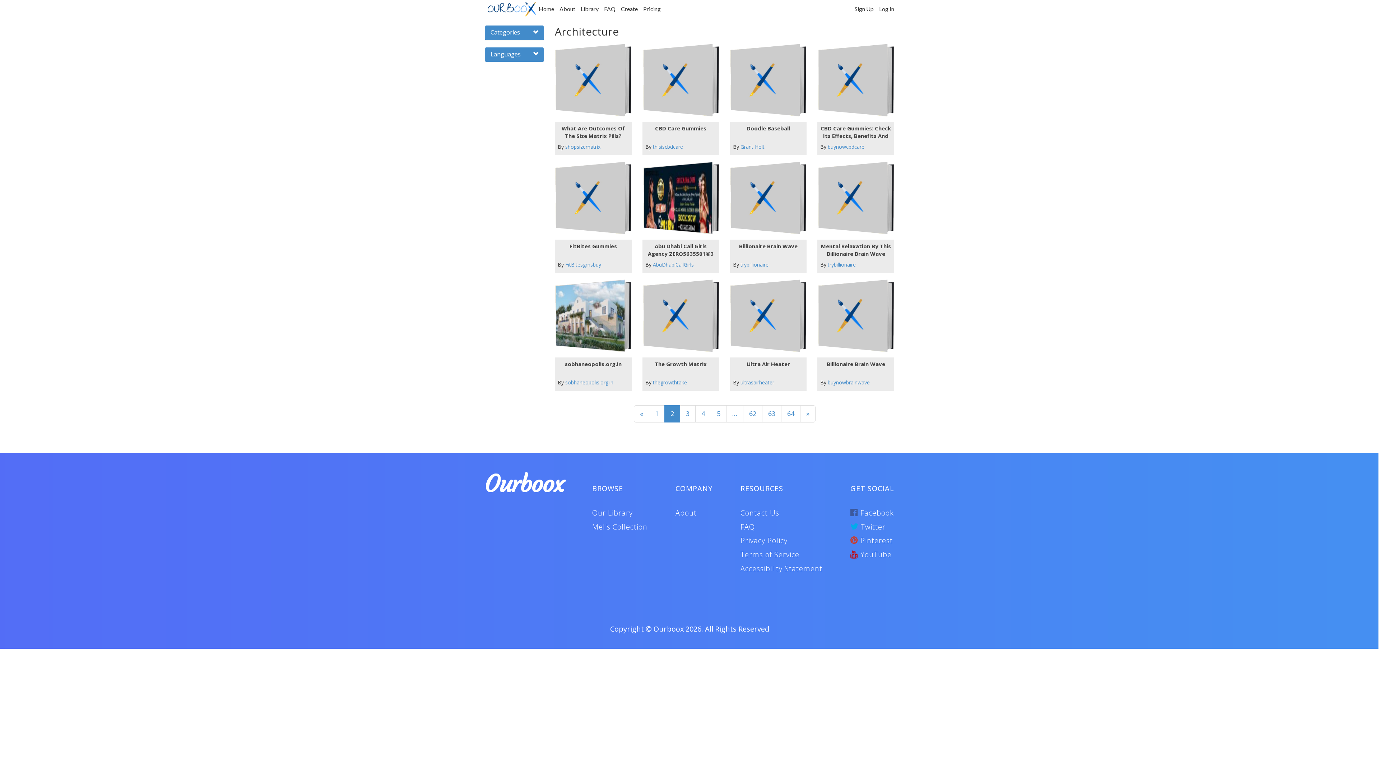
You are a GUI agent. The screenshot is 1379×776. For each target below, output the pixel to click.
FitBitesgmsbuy (583, 264)
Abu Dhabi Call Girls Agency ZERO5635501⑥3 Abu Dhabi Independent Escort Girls (681, 250)
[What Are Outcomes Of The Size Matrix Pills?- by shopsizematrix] (590, 80)
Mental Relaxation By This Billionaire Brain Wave (856, 249)
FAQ (610, 8)
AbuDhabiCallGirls (673, 264)
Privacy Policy (764, 540)
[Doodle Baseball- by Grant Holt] (765, 80)
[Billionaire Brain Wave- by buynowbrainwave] (853, 316)
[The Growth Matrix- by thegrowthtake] (678, 316)
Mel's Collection (619, 527)
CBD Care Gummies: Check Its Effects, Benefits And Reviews (856, 132)
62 (752, 413)
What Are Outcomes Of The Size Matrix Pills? (593, 132)
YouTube (875, 554)
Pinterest (875, 540)
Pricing (652, 8)
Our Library (612, 513)
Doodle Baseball (768, 128)
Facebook (876, 513)
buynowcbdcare (846, 146)
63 (771, 413)
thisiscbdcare (668, 146)
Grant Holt (752, 146)
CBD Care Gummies (680, 128)
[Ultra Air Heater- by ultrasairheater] (765, 316)
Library (590, 8)
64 (790, 413)
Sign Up (864, 8)
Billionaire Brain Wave (768, 246)
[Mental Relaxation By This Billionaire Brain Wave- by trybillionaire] (853, 198)
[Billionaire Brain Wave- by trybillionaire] (765, 198)
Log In (886, 8)
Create (629, 8)
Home (546, 8)
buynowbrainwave (849, 382)
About (567, 8)
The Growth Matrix (681, 364)
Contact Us (759, 513)
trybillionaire (754, 264)
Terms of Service (769, 554)
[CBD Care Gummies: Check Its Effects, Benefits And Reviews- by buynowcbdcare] (853, 80)
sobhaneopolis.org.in (593, 364)
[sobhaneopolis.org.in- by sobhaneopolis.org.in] (590, 316)
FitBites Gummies (593, 246)
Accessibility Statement (781, 568)
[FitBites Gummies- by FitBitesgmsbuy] (590, 198)
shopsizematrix (582, 146)
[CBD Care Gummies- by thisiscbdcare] (678, 80)
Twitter (872, 527)
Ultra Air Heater (768, 364)
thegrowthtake (670, 382)
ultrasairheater (757, 382)
